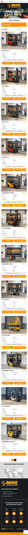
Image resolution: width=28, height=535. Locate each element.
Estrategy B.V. (17, 533)
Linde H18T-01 (5, 157)
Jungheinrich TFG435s (8, 193)
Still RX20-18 (5, 299)
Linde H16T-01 (5, 50)
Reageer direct (20, 63)
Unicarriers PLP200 (7, 264)
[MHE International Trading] (14, 6)
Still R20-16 (5, 122)
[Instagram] (12, 529)
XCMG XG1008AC (6, 335)
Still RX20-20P (6, 406)
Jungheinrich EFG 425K (8, 441)
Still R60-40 (5, 86)
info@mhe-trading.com (13, 1)
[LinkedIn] (9, 529)
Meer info (8, 63)
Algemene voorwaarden (22, 529)
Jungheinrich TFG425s (8, 370)
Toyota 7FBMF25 (6, 228)
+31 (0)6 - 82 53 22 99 (23, 1)
